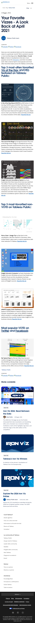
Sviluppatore (18, 598)
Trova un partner (8, 567)
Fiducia (8, 598)
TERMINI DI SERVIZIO (19, 601)
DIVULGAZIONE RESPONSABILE (10, 605)
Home (4, 7)
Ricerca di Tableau (9, 526)
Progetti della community (11, 549)
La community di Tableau (11, 535)
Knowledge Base (8, 578)
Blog (7, 7)
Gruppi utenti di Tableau (10, 541)
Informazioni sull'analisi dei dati (12, 523)
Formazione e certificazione (11, 581)
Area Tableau (7, 552)
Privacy (27, 601)
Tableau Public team (13, 38)
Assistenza (7, 576)
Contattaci (6, 529)
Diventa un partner (9, 570)
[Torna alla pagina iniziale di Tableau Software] (7, 2)
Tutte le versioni (8, 587)
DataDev (6, 546)
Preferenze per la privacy (19, 608)
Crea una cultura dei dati (10, 520)
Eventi (5, 558)
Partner (6, 564)
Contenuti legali (9, 601)
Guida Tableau (8, 584)
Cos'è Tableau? (8, 515)
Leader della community (10, 544)
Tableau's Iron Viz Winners (15, 459)
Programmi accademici (10, 555)
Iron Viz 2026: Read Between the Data (16, 412)
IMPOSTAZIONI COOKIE (25, 605)
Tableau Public (12, 7)
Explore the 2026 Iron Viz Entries (14, 495)
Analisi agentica (8, 517)
